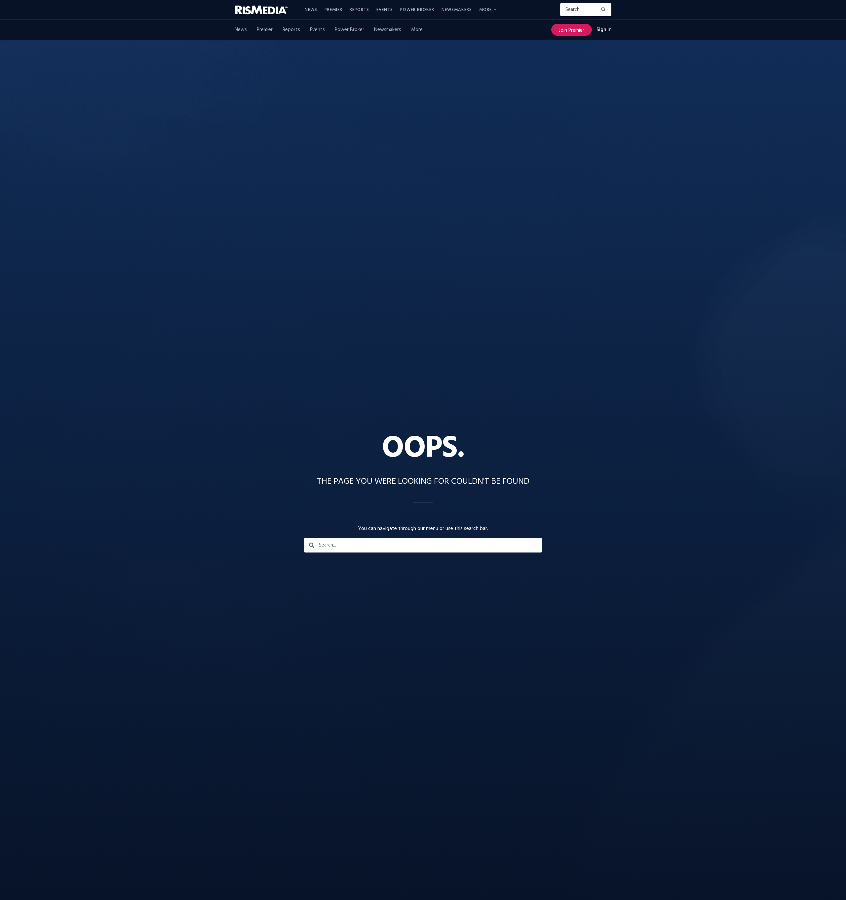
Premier (333, 9)
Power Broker (417, 9)
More (485, 9)
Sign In (603, 30)
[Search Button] (604, 9)
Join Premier (571, 30)
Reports (359, 9)
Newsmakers (457, 9)
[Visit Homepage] (265, 10)
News (311, 9)
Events (384, 9)
